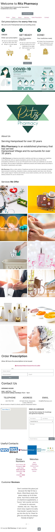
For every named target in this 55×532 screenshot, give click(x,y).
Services (26, 17)
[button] (27, 13)
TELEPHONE (10, 397)
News (13, 17)
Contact (47, 17)
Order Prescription (37, 17)
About (19, 17)
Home (7, 17)
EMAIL (45, 397)
